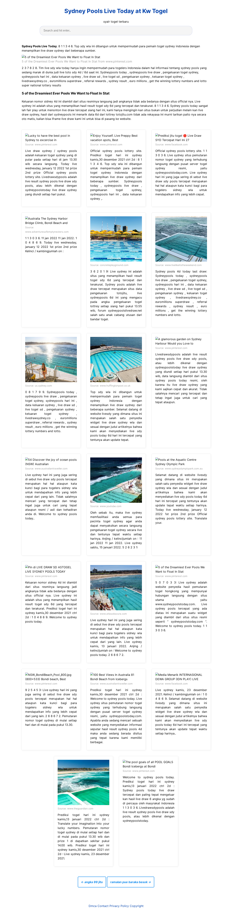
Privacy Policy (119, 906)
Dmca (93, 906)
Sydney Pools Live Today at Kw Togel (116, 10)
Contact (103, 906)
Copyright (137, 906)
